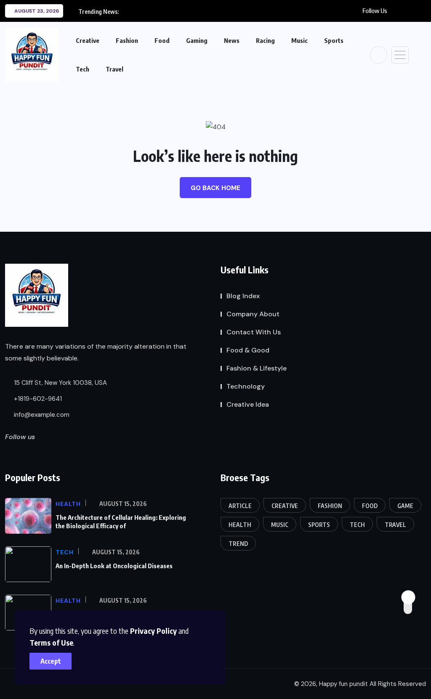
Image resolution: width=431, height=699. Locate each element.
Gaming (197, 40)
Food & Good (247, 350)
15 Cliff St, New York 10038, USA (59, 383)
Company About (252, 314)
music (279, 524)
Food (162, 40)
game (405, 505)
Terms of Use (51, 642)
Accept (50, 661)
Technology (245, 386)
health (240, 524)
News (231, 40)
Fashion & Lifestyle (256, 368)
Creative (87, 40)
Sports (333, 40)
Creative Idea (247, 404)
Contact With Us (253, 332)
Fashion (127, 40)
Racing (265, 40)
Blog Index (243, 295)
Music (299, 40)
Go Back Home (215, 188)
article (240, 505)
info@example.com (40, 414)
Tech (82, 69)
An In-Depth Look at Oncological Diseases (114, 565)
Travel (114, 69)
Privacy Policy (153, 630)
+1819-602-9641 (37, 399)
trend (238, 543)
